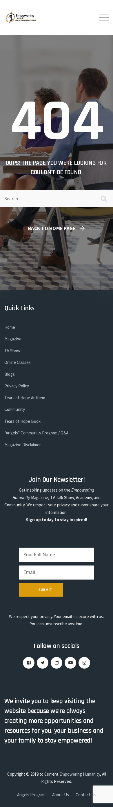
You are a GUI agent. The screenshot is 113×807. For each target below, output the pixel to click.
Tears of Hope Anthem (24, 397)
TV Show (12, 350)
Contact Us (86, 794)
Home (9, 327)
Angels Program (31, 794)
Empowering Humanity (79, 774)
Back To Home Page (52, 228)
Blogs (9, 374)
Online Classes (17, 362)
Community (14, 409)
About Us (60, 794)
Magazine (12, 339)
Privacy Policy (16, 386)
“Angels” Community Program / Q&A (36, 433)
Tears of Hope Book (22, 421)
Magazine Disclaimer (22, 444)
